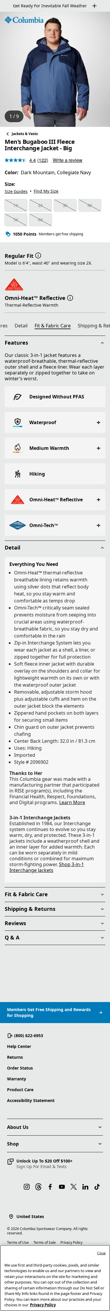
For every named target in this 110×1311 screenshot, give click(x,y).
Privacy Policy (71, 1242)
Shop (13, 1144)
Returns (15, 1057)
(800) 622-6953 (28, 1035)
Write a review (67, 160)
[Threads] (38, 1187)
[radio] (16, 205)
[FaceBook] (50, 1187)
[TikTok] (97, 1187)
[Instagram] (27, 1187)
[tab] (23, 326)
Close (101, 1253)
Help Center (19, 1046)
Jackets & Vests (25, 133)
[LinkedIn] (85, 1187)
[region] (55, 69)
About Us (17, 1127)
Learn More (72, 802)
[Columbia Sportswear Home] (24, 19)
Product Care (20, 1089)
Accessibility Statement (31, 1100)
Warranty (16, 1079)
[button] (38, 255)
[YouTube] (62, 1187)
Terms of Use (18, 1242)
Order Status (20, 1068)
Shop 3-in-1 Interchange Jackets (46, 867)
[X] (73, 1187)
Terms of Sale (44, 1242)
